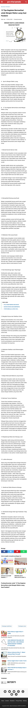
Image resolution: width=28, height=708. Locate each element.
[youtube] (14, 691)
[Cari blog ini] (26, 2)
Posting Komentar (18, 19)
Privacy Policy (19, 700)
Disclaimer (12, 700)
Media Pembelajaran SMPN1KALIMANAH (18, 705)
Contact (7, 700)
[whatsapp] (23, 551)
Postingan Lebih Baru (7, 626)
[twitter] (11, 551)
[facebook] (4, 551)
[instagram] (18, 691)
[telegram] (16, 694)
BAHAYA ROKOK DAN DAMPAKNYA (12, 306)
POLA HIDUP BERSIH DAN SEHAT (11, 304)
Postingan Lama (22, 626)
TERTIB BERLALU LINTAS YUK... (11, 309)
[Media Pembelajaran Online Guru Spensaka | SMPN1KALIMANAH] (14, 2)
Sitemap (25, 700)
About (2, 700)
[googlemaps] (11, 694)
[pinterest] (17, 551)
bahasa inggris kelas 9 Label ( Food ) (17, 660)
